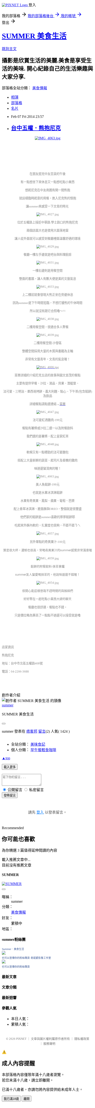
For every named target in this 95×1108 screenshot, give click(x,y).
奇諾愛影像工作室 (41, 958)
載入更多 (10, 767)
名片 (14, 108)
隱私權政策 (81, 1038)
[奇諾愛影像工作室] (4, 962)
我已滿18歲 (11, 1099)
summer (7, 705)
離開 (27, 1099)
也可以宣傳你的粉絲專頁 (16, 958)
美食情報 (39, 88)
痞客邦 (31, 731)
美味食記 (37, 744)
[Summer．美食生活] (4, 953)
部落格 (16, 103)
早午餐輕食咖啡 (43, 750)
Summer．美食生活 (13, 949)
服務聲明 (49, 1043)
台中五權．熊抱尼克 (36, 128)
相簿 (14, 97)
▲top (6, 758)
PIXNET (21, 1038)
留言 (42, 731)
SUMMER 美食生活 (34, 36)
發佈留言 (10, 795)
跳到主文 (9, 49)
